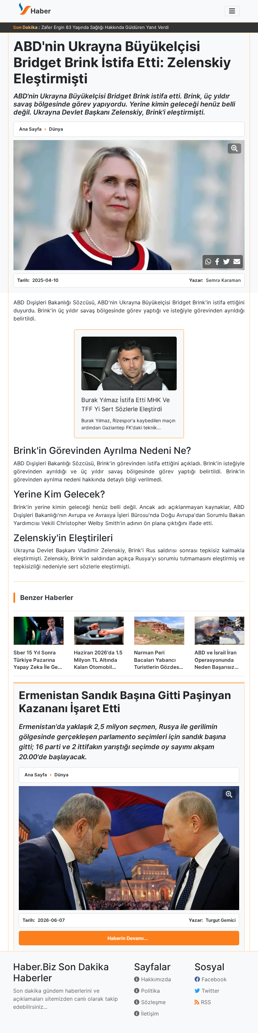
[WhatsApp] (208, 262)
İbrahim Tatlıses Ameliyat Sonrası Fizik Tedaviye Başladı (98, 27)
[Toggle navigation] (232, 11)
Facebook (213, 979)
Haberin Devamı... (128, 938)
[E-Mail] (236, 262)
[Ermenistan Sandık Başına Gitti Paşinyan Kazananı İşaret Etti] (129, 848)
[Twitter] (226, 262)
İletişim (149, 1013)
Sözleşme (152, 1002)
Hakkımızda (155, 979)
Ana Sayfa (30, 129)
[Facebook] (217, 262)
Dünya (56, 129)
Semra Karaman (223, 280)
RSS (205, 1002)
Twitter (209, 990)
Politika (149, 990)
